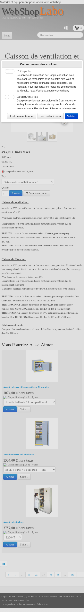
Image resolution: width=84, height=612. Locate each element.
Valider (71, 116)
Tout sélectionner (50, 116)
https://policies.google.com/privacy (49, 90)
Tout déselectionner (22, 116)
